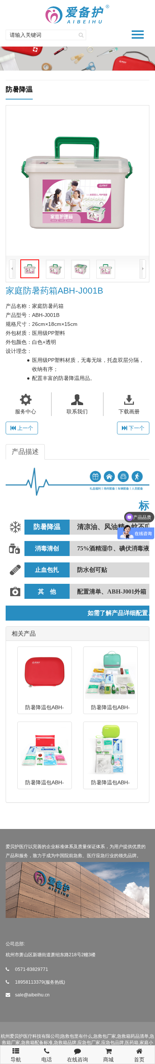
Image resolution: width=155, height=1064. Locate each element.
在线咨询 (77, 1059)
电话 (46, 1059)
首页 (139, 1059)
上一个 (24, 428)
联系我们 (77, 411)
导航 (16, 1057)
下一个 (135, 428)
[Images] (77, 180)
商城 (108, 1059)
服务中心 (25, 411)
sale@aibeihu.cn (32, 995)
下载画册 (129, 411)
